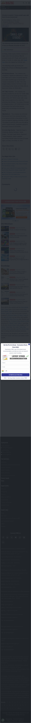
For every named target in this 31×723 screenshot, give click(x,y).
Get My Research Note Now (15, 374)
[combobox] (3, 371)
